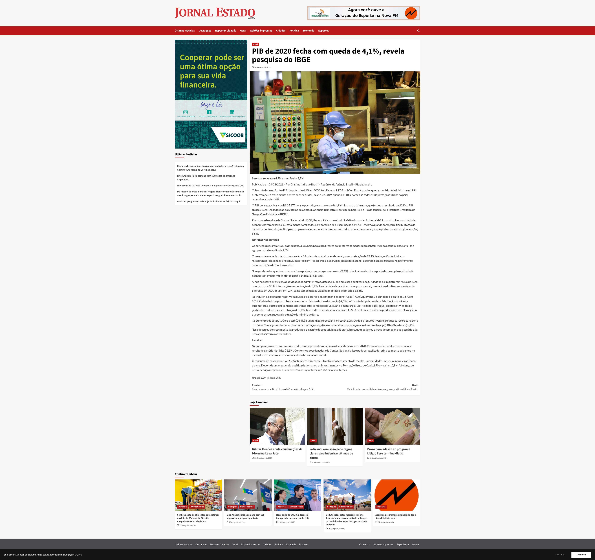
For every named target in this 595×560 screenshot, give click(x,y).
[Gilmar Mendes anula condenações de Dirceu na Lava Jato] (277, 426)
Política (294, 31)
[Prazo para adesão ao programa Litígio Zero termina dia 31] (392, 426)
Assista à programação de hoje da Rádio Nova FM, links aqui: (208, 201)
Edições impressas (261, 31)
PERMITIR (581, 555)
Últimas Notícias (185, 31)
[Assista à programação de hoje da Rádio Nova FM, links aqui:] (396, 495)
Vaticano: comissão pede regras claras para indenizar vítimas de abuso (331, 453)
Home (415, 544)
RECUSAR (560, 555)
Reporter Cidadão (225, 31)
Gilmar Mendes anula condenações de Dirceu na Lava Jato (277, 451)
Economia (308, 31)
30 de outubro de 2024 (263, 458)
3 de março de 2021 (263, 67)
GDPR (78, 554)
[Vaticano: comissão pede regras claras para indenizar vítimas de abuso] (335, 426)
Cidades (281, 31)
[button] (418, 30)
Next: (382, 387)
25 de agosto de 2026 (188, 525)
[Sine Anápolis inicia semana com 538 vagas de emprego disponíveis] (248, 495)
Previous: (283, 387)
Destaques (205, 31)
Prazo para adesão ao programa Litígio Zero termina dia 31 (388, 451)
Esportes (323, 31)
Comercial (364, 544)
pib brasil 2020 (274, 377)
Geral (243, 31)
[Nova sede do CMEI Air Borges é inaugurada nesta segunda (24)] (297, 495)
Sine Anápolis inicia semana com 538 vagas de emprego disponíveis (206, 177)
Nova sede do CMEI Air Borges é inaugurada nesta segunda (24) (210, 185)
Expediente (403, 544)
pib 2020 (261, 377)
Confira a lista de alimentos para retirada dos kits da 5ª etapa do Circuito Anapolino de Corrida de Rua (210, 168)
